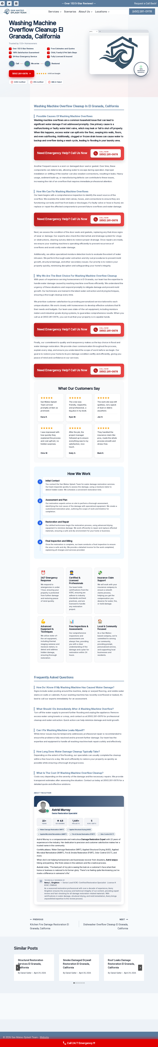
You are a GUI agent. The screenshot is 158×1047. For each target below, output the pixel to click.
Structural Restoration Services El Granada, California (30, 964)
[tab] (74, 983)
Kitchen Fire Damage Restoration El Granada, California (49, 924)
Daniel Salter (25, 973)
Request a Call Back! (145, 3)
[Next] (140, 968)
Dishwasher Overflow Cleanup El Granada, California (105, 924)
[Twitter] (9, 3)
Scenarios (70, 11)
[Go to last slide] (18, 968)
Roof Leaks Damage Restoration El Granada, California (121, 964)
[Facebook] (2, 3)
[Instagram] (16, 3)
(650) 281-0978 (142, 11)
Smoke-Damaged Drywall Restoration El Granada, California (77, 964)
